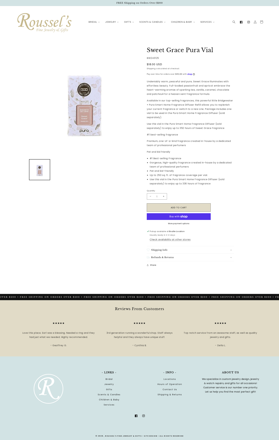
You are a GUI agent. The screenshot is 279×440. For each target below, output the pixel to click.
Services (109, 404)
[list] (84, 101)
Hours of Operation (170, 384)
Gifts (109, 389)
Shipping (151, 68)
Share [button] (153, 265)
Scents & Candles (109, 394)
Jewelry (109, 384)
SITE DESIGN (150, 436)
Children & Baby (109, 399)
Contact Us (170, 389)
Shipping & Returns (170, 394)
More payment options (178, 223)
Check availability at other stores (170, 239)
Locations (170, 379)
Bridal (109, 379)
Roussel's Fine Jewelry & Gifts (123, 436)
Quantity (151, 190)
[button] (92, 22)
